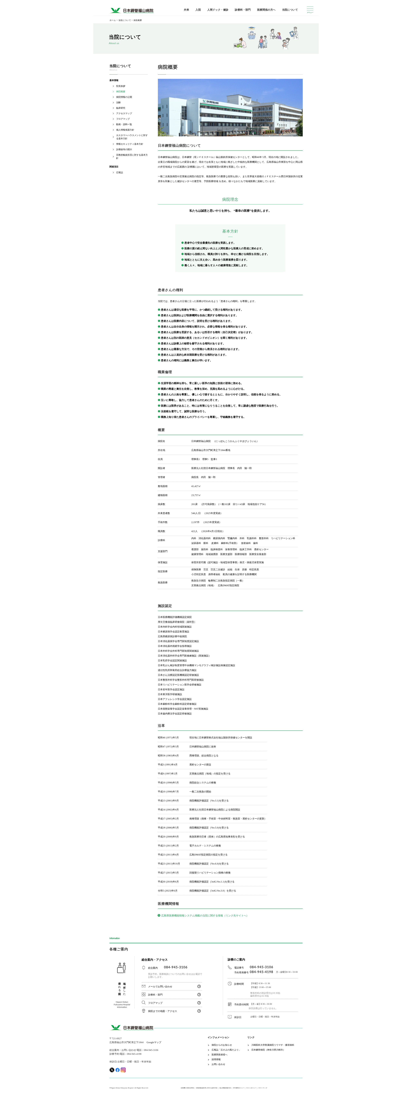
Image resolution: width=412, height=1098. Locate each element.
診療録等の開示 (124, 149)
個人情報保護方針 (125, 130)
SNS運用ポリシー (238, 1088)
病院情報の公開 (124, 97)
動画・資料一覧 (124, 124)
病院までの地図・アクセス (162, 1011)
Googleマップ (154, 1042)
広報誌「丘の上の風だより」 (226, 1050)
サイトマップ (262, 1088)
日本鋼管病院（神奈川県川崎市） (268, 1050)
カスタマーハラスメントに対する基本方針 (132, 137)
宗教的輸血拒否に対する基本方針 (132, 156)
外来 (186, 9)
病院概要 (120, 91)
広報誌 (119, 172)
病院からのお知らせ (222, 1045)
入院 (198, 9)
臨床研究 (120, 108)
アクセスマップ (124, 113)
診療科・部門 (243, 9)
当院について (290, 9)
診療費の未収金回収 (187, 1088)
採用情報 (216, 1059)
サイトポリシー (251, 1088)
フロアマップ (123, 119)
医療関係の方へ (266, 9)
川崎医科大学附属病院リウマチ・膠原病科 (272, 1045)
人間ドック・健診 (217, 9)
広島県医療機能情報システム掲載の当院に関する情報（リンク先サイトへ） (205, 915)
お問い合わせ (218, 1064)
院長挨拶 (120, 86)
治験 (118, 102)
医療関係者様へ (219, 1055)
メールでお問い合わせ (160, 986)
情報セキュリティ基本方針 (129, 144)
